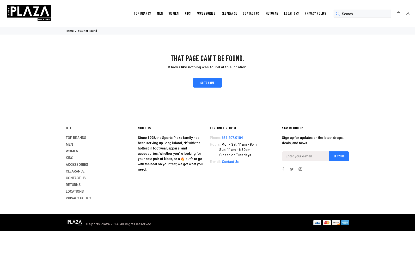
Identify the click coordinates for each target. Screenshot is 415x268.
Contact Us (230, 162)
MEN (160, 13)
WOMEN (174, 13)
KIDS (187, 13)
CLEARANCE (229, 13)
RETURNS (272, 13)
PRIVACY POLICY (315, 13)
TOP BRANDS (142, 13)
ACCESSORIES (206, 13)
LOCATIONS (291, 13)
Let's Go (339, 156)
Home (70, 31)
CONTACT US (251, 13)
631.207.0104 (232, 138)
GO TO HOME (207, 83)
